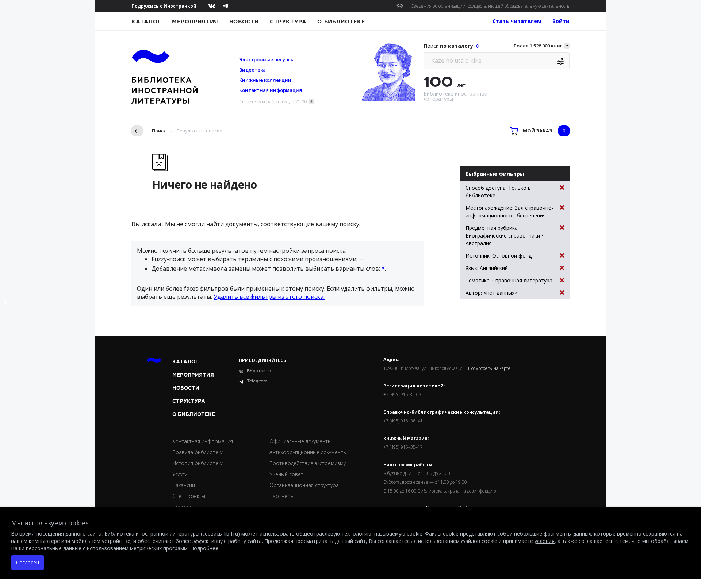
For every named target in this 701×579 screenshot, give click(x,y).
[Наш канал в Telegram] (225, 6)
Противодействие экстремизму (307, 463)
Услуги (180, 474)
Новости (244, 21)
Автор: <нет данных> (491, 292)
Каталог (146, 21)
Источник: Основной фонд (499, 255)
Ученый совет (286, 474)
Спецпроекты (188, 496)
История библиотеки (197, 463)
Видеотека (252, 69)
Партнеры (281, 496)
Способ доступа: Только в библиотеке (498, 191)
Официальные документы (300, 441)
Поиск (159, 130)
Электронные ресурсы (267, 59)
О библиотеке (341, 21)
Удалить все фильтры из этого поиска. (269, 297)
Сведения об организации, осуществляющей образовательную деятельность (490, 6)
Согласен (27, 562)
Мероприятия (195, 21)
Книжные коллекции (265, 80)
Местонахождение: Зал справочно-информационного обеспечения (509, 211)
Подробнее (204, 548)
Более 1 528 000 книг (538, 45)
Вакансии (183, 485)
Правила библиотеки (197, 452)
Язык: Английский (487, 268)
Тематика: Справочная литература (509, 280)
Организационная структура (304, 485)
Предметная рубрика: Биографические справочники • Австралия (504, 235)
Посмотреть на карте (489, 368)
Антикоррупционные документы (308, 452)
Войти (561, 21)
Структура (288, 21)
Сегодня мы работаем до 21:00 (273, 102)
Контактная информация (270, 90)
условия (545, 540)
